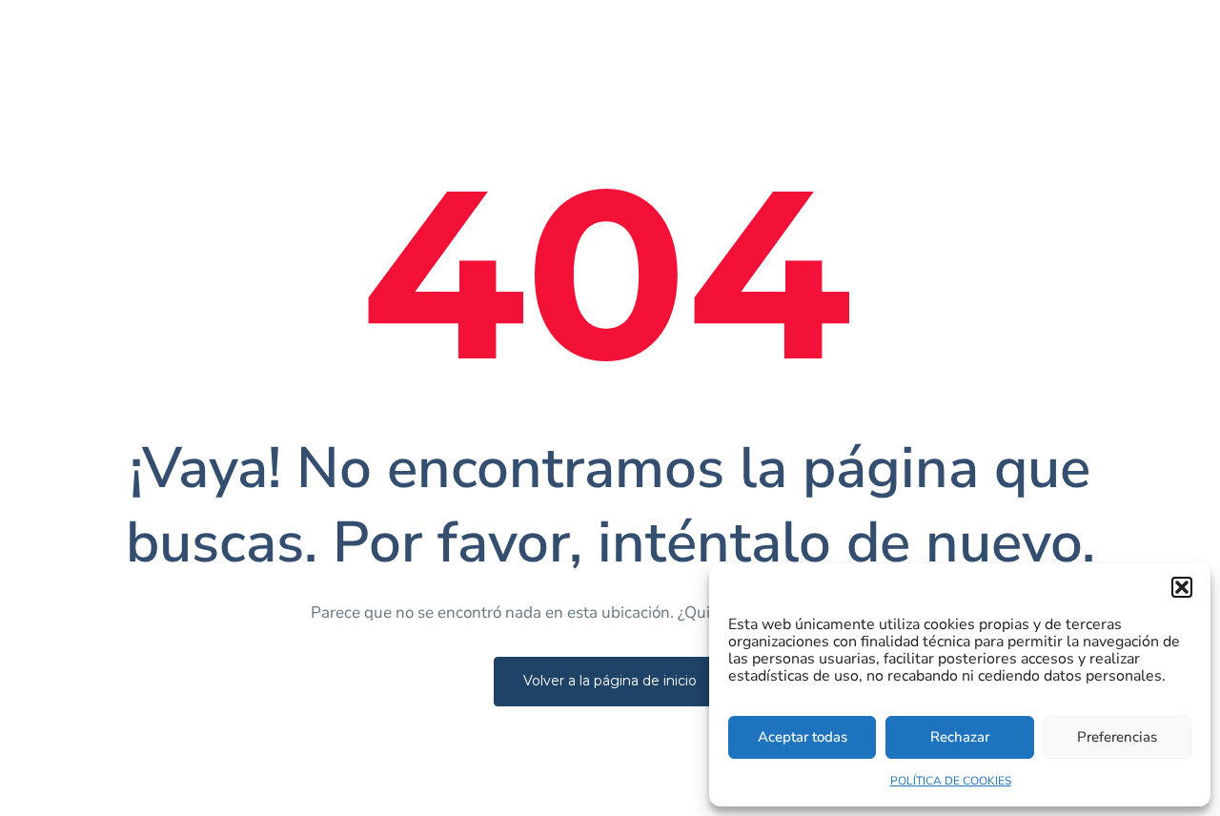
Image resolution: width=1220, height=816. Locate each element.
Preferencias (1117, 736)
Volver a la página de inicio (610, 680)
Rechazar (959, 736)
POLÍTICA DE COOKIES (950, 780)
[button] (1181, 587)
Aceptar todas (802, 736)
